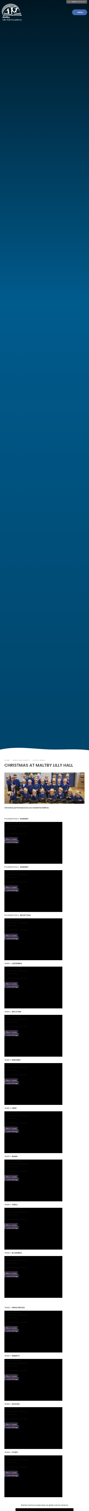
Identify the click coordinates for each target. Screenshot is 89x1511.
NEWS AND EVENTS (21, 760)
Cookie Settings (11, 842)
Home (7, 760)
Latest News (39, 760)
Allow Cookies (11, 839)
